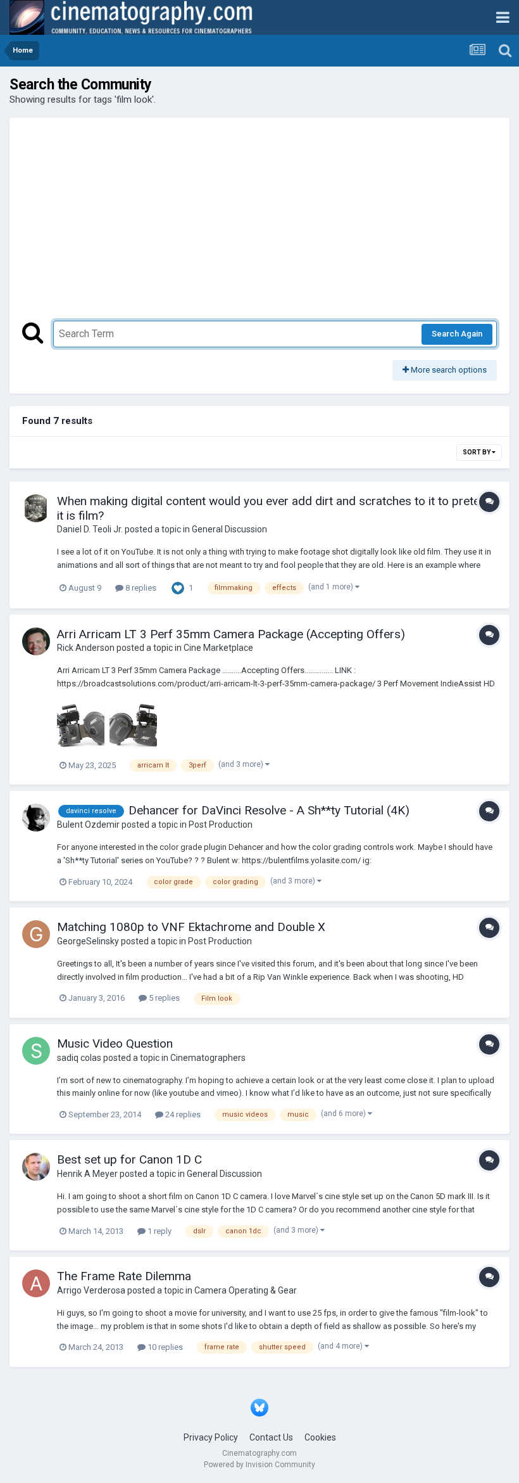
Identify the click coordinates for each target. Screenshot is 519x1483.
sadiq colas (79, 1058)
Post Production (221, 824)
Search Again (457, 333)
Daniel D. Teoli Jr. (90, 529)
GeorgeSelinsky (88, 941)
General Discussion (229, 529)
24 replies (182, 1114)
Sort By (477, 452)
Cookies (320, 1437)
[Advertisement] (259, 225)
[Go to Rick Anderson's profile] (36, 641)
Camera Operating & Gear (245, 1290)
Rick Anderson (86, 648)
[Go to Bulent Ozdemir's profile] (36, 817)
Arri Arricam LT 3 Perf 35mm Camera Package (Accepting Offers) (231, 634)
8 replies (139, 588)
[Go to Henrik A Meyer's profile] (36, 1167)
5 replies (163, 998)
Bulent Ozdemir (88, 824)
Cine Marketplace (218, 648)
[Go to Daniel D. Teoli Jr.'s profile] (36, 508)
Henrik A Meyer (87, 1174)
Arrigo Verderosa (91, 1290)
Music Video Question (115, 1043)
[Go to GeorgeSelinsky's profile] (36, 934)
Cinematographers (208, 1058)
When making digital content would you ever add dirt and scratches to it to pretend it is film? (275, 508)
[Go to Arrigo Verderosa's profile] (36, 1283)
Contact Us (271, 1437)
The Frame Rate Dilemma (124, 1276)
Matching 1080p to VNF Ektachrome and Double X (191, 927)
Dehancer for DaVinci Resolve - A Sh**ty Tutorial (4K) (269, 810)
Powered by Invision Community (259, 1464)
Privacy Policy (211, 1437)
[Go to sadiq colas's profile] (36, 1051)
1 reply (159, 1231)
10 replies (164, 1347)
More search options (448, 370)
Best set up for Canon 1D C (129, 1159)
